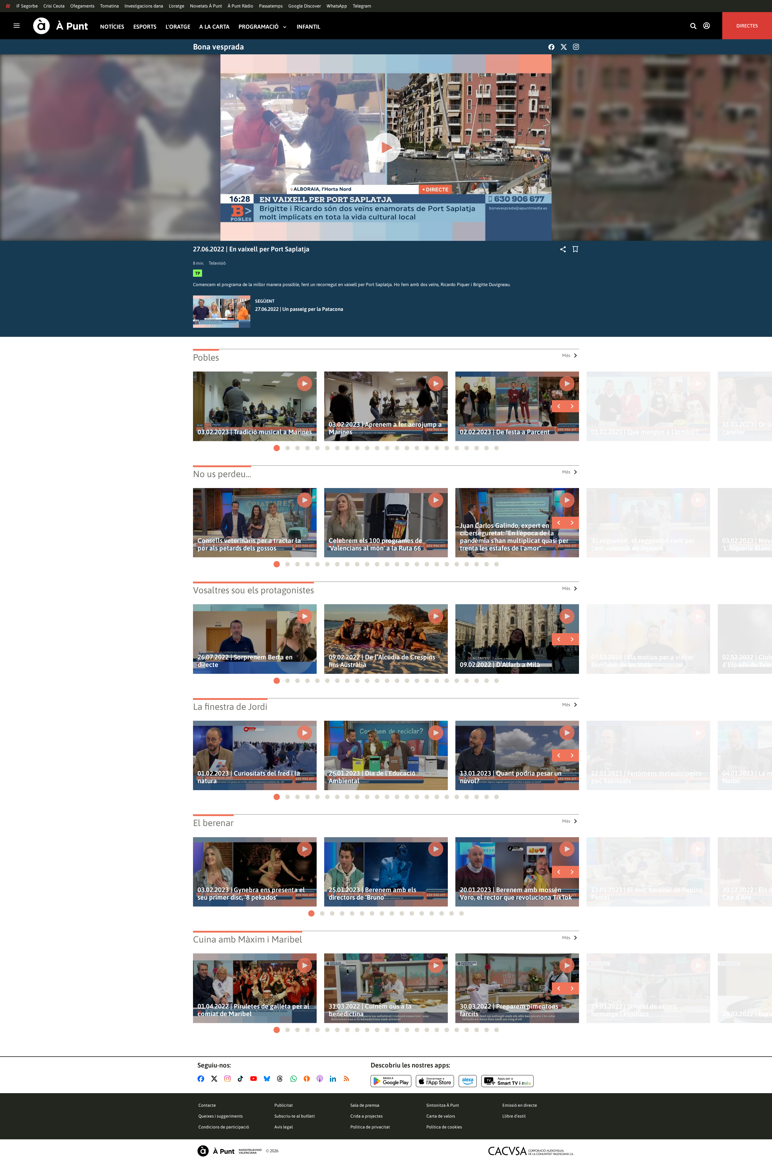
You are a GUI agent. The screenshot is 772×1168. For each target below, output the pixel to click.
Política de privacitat (370, 1127)
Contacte (207, 1105)
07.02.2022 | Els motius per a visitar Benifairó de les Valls (642, 661)
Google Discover (304, 5)
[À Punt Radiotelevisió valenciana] (229, 1151)
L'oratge (176, 5)
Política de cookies (444, 1127)
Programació (259, 27)
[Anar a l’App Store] (435, 1081)
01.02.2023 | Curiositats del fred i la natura (249, 777)
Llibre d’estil (514, 1116)
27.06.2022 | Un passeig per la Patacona (299, 309)
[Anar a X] (215, 1078)
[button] (277, 448)
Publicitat (283, 1105)
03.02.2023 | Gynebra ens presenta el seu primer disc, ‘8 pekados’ (251, 893)
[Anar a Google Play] (391, 1081)
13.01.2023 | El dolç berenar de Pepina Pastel (647, 893)
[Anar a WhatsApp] (294, 1078)
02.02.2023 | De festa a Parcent (505, 432)
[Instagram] (576, 47)
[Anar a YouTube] (254, 1078)
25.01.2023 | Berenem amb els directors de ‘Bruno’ (372, 893)
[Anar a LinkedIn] (334, 1078)
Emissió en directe (519, 1105)
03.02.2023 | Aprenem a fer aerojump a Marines (385, 428)
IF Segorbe (27, 5)
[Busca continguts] (693, 26)
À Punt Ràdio (240, 5)
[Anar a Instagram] (228, 1078)
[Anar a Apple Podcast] (321, 1078)
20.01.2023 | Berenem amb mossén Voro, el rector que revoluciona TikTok (516, 893)
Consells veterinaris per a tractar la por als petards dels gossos (249, 544)
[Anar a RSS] (348, 1078)
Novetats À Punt (206, 5)
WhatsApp (337, 5)
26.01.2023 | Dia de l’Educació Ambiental (372, 777)
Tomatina (109, 5)
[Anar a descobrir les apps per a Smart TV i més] (507, 1081)
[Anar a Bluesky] (268, 1078)
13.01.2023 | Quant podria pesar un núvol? (511, 777)
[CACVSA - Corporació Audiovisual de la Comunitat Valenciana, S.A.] (531, 1151)
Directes (747, 25)
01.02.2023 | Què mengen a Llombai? (644, 432)
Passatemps (271, 5)
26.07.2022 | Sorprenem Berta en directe (245, 661)
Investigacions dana (144, 5)
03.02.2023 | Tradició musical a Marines (255, 432)
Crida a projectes (366, 1116)
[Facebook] (551, 47)
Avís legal (283, 1127)
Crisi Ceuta (54, 5)
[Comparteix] (563, 249)
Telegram (362, 5)
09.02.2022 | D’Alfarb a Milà (500, 665)
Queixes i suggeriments (220, 1116)
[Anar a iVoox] (308, 1078)
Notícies (112, 27)
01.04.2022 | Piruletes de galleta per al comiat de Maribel (253, 1010)
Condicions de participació (223, 1127)
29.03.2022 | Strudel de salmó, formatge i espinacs (634, 1010)
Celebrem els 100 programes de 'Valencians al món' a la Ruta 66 (375, 544)
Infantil (308, 27)
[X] (564, 47)
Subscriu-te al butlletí (294, 1116)
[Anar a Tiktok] (242, 1078)
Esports (145, 27)
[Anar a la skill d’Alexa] (468, 1081)
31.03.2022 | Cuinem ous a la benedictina (370, 1010)
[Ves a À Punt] (60, 26)
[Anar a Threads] (281, 1078)
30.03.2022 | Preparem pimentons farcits (509, 1010)
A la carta (214, 27)
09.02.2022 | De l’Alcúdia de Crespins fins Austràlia (382, 661)
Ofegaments (82, 5)
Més (566, 355)
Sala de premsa (364, 1105)
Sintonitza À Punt (442, 1105)
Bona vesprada (218, 46)
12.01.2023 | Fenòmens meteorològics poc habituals (646, 777)
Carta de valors (440, 1116)
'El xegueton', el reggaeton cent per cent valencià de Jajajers (643, 544)
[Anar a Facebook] (202, 1078)
